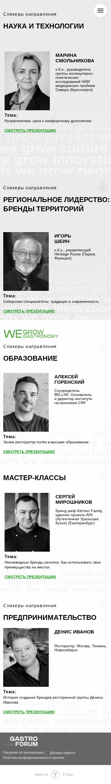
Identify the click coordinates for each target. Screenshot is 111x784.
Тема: (11, 115)
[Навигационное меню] (100, 10)
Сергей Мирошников (74, 499)
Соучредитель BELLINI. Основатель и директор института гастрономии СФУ (73, 396)
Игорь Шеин (62, 238)
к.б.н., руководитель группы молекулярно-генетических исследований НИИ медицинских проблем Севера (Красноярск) (75, 79)
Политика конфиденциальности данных (33, 758)
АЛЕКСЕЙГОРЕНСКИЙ (69, 379)
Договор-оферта (62, 753)
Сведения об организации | (24, 752)
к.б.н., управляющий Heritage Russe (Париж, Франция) (75, 254)
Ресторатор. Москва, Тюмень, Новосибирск (80, 648)
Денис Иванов (74, 632)
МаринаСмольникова (75, 58)
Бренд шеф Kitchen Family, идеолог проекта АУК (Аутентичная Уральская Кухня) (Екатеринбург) (79, 517)
